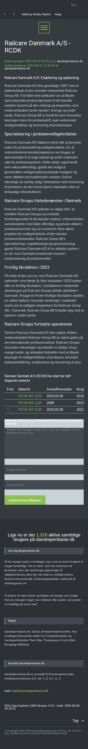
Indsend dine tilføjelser (25, 500)
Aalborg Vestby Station (36, 14)
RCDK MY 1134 (30, 409)
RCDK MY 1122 (30, 396)
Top (75, 721)
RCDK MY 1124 (30, 403)
